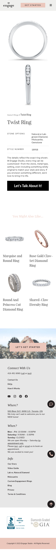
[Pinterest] (20, 396)
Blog (10, 485)
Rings (16, 115)
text (29, 373)
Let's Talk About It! (28, 186)
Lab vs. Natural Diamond (18, 472)
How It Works (14, 388)
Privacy (11, 490)
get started (33, 5)
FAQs (10, 384)
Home (9, 115)
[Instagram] (15, 396)
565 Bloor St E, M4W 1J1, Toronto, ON (25, 411)
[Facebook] (26, 396)
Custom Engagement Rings (20, 481)
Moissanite (13, 477)
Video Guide (13, 468)
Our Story (12, 464)
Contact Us (13, 380)
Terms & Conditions (17, 494)
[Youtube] (9, 396)
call (23, 373)
